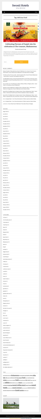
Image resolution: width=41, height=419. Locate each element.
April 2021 (5, 180)
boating (4, 249)
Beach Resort (5, 239)
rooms (4, 322)
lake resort (27, 380)
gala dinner (5, 288)
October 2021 (5, 172)
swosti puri (5, 347)
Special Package (6, 332)
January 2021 (5, 185)
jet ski (4, 298)
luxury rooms (32, 380)
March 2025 (5, 131)
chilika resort (7, 377)
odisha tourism (12, 382)
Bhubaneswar (5, 241)
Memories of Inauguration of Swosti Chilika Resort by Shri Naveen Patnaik (16, 88)
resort (20, 382)
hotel (17, 380)
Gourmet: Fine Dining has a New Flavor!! (17, 76)
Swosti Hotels (20, 5)
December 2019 (6, 209)
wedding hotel (5, 362)
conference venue (6, 268)
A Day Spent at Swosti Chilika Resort (13, 85)
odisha (7, 382)
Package (4, 310)
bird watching (21, 375)
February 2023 (5, 153)
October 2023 (5, 143)
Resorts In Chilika (30, 382)
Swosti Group (23, 49)
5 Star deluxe (5, 222)
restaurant (5, 320)
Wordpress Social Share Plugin (15, 418)
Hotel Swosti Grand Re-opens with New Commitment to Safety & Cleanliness (20, 92)
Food (4, 283)
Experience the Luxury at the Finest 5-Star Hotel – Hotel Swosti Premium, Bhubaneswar (22, 96)
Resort (4, 315)
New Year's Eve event (7, 308)
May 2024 (5, 136)
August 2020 (5, 192)
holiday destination (9, 380)
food (23, 377)
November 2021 (6, 170)
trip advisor (5, 354)
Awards (4, 229)
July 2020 (5, 194)
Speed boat (5, 335)
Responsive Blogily (26, 416)
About (4, 227)
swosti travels (31, 387)
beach (4, 234)
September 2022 (6, 160)
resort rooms (23, 382)
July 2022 (5, 163)
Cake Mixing (5, 256)
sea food (10, 385)
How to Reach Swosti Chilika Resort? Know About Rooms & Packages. (21, 72)
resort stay (5, 318)
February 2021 (5, 182)
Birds (4, 244)
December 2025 (6, 121)
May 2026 (5, 118)
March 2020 (5, 202)
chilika (31, 375)
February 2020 (5, 204)
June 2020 (5, 197)
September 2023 (6, 145)
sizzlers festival (6, 330)
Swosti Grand (5, 340)
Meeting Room (5, 300)
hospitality (13, 380)
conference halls (13, 377)
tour (11, 390)
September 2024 (6, 133)
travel (17, 390)
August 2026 (5, 111)
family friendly (5, 278)
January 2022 (5, 167)
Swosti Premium (6, 342)
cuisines (4, 273)
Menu (36, 12)
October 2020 (5, 190)
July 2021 (5, 175)
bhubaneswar (15, 375)
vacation (4, 357)
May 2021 (5, 177)
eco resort (19, 377)
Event (4, 276)
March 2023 (5, 150)
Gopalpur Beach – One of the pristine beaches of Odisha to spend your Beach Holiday (21, 98)
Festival (4, 281)
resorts (27, 382)
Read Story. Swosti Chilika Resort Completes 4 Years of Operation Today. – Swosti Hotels (19, 87)
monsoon (4, 305)
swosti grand (28, 385)
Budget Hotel (5, 251)
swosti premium (17, 387)
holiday (5, 380)
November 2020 (6, 187)
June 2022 (5, 165)
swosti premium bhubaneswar (8, 345)
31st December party (7, 219)
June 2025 (5, 128)
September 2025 (6, 126)
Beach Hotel (5, 237)
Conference (5, 266)
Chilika (4, 261)
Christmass (5, 264)
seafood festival (6, 327)
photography (16, 382)
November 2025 (6, 123)
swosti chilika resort (6, 337)
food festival (5, 286)
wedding (4, 359)
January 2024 (5, 140)
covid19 (4, 271)
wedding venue (5, 364)
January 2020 (5, 207)
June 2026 (5, 116)
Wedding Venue (26, 390)
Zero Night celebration (7, 367)
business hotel (5, 254)
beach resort (9, 375)
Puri (4, 313)
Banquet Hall (5, 232)
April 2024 (5, 138)
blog (4, 246)
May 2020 (5, 199)
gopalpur (4, 291)
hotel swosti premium (22, 380)
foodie (33, 377)
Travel (4, 352)
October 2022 (5, 158)
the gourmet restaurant (7, 349)
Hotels (4, 295)
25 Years (4, 217)
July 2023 (5, 148)
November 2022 (6, 155)
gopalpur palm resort (7, 293)
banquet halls (5, 375)
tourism (13, 390)
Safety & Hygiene (6, 325)
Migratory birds (6, 303)
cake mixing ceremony (7, 259)
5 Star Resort (5, 224)
